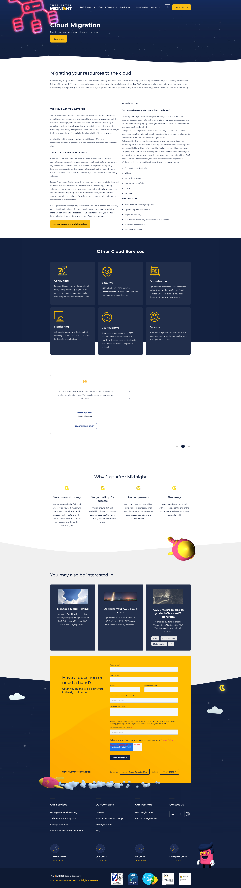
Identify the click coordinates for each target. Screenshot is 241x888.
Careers (100, 812)
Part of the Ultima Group (109, 818)
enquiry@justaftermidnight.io (134, 772)
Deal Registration (144, 812)
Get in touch (58, 39)
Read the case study (84, 426)
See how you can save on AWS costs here (70, 224)
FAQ (98, 830)
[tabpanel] (84, 404)
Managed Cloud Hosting (63, 812)
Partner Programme (146, 818)
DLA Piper (156, 412)
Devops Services (59, 824)
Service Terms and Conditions (66, 830)
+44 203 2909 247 (169, 772)
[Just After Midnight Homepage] (61, 7)
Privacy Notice (104, 824)
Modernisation (159, 644)
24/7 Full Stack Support (63, 818)
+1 (171, 644)
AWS (155, 638)
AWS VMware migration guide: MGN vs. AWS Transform (168, 613)
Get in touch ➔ (181, 7)
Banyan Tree (85, 412)
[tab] (177, 446)
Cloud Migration (168, 638)
